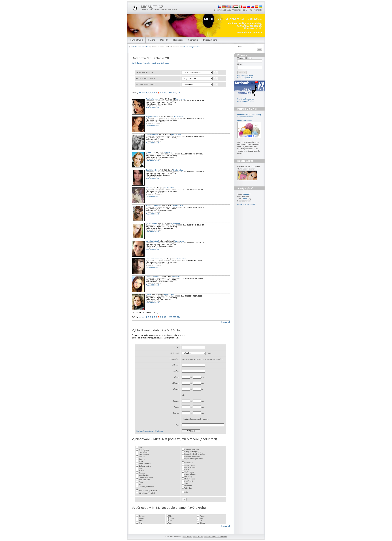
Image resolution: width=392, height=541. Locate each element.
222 (170, 93)
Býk (170, 516)
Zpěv (186, 492)
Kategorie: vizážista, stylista (194, 454)
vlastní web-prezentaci (191, 47)
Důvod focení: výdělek (147, 493)
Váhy (202, 518)
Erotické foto (143, 452)
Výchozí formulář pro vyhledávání (149, 431)
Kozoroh (142, 516)
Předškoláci (209, 536)
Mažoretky (188, 476)
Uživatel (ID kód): (244, 58)
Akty (140, 448)
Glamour (142, 457)
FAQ (250, 10)
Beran (141, 523)
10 (165, 93)
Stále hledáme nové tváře (140, 47)
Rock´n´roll (188, 481)
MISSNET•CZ (152, 7)
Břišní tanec (188, 463)
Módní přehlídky (145, 464)
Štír (201, 521)
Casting (151, 40)
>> (143, 93)
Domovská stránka (222, 10)
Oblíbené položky (239, 10)
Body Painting (144, 450)
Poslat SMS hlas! (152, 107)
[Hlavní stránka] (134, 8)
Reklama (142, 473)
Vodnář (141, 518)
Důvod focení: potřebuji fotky (149, 491)
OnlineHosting (221, 536)
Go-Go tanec (189, 472)
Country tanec (189, 465)
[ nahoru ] (225, 322)
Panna (202, 516)
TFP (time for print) (146, 477)
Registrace (178, 40)
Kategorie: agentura (191, 449)
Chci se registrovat (245, 78)
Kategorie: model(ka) (192, 456)
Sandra (244, 199)
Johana (246, 194)
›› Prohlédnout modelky (249, 32)
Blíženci (172, 518)
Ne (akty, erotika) (145, 466)
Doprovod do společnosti (193, 459)
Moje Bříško (187, 536)
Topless (141, 468)
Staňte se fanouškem (245, 99)
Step (186, 483)
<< (140, 93)
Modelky (164, 40)
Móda (141, 461)
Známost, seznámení (146, 487)
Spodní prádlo (144, 475)
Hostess (142, 459)
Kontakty (258, 10)
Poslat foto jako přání (246, 204)
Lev (170, 523)
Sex (140, 484)
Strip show (188, 486)
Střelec (202, 523)
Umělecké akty (144, 480)
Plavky (141, 470)
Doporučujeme (210, 40)
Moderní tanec (189, 479)
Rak (170, 521)
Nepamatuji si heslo (245, 76)
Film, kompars (144, 454)
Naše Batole (198, 536)
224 (178, 93)
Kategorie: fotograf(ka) (192, 452)
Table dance (188, 488)
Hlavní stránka (136, 40)
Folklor (186, 470)
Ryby (141, 521)
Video (141, 482)
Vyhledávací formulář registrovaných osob (150, 63)
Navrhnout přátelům (245, 101)
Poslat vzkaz (180, 99)
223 (174, 93)
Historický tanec (190, 474)
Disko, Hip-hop (189, 467)
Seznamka (193, 40)
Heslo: (240, 64)
